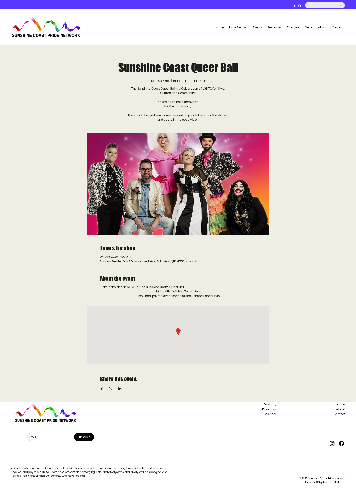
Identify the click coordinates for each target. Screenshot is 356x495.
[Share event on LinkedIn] (120, 388)
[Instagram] (294, 6)
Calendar (270, 414)
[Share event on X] (111, 388)
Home (341, 404)
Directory (269, 404)
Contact (339, 414)
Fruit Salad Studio (334, 482)
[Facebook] (299, 6)
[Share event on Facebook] (101, 388)
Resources (269, 409)
